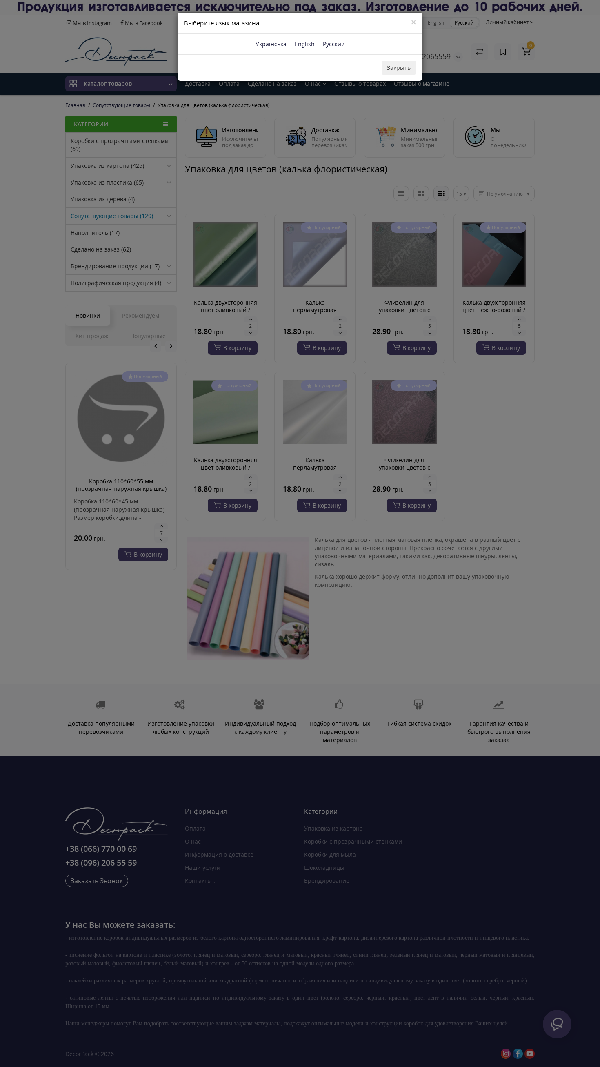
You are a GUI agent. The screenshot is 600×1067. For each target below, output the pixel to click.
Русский (334, 44)
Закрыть (399, 67)
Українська (271, 44)
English (305, 44)
